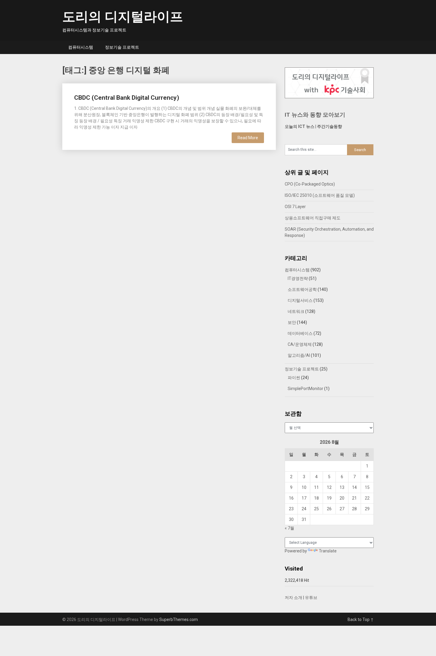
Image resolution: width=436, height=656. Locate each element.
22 (367, 498)
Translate (328, 551)
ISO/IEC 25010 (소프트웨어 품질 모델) (320, 195)
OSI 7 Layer (295, 206)
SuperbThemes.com (178, 619)
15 (367, 487)
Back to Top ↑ (361, 619)
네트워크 (296, 311)
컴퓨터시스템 (80, 47)
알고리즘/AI (299, 355)
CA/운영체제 (300, 344)
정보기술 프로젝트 (122, 47)
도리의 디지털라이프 (122, 16)
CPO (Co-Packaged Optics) (310, 184)
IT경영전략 (298, 278)
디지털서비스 (300, 300)
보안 (292, 322)
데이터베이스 (300, 333)
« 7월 (289, 528)
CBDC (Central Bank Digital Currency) (126, 97)
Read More (248, 137)
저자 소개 (293, 597)
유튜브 (311, 597)
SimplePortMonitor (305, 388)
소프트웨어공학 (302, 289)
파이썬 (294, 377)
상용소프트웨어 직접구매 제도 (312, 218)
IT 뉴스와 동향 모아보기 (315, 114)
